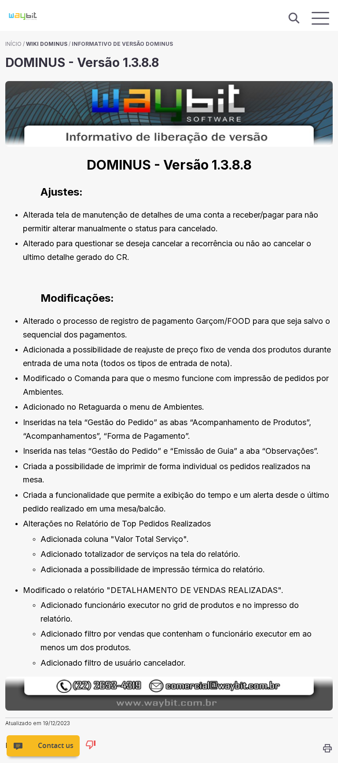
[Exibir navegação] (320, 18)
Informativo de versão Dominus (122, 44)
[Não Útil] (90, 746)
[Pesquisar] (294, 18)
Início (13, 44)
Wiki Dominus (46, 44)
